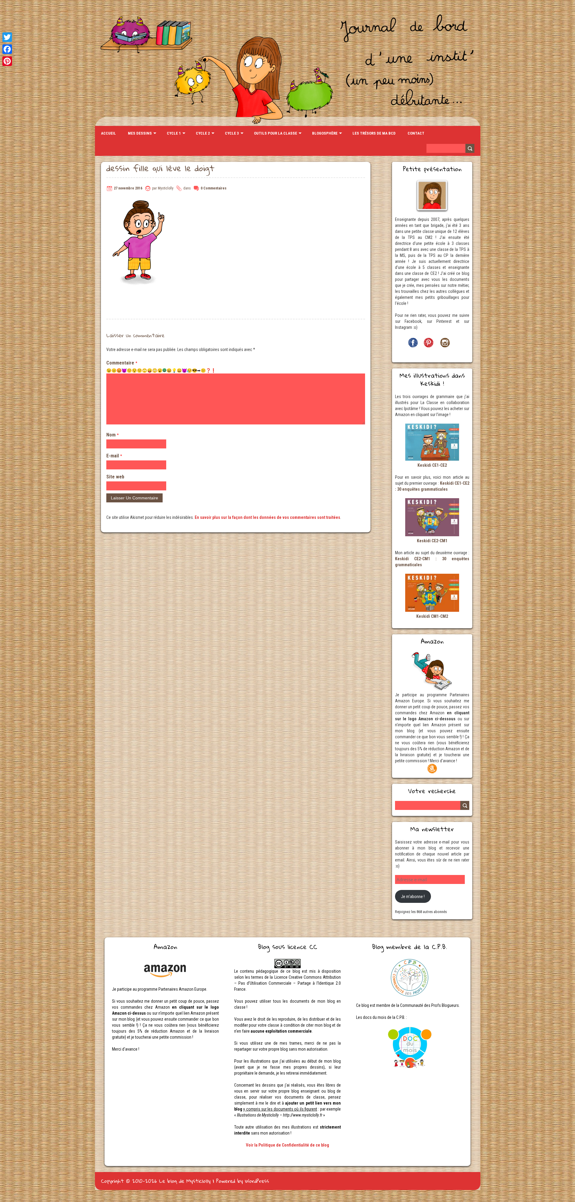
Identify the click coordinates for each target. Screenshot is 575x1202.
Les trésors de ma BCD (374, 133)
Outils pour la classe (275, 133)
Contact (416, 133)
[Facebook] (7, 49)
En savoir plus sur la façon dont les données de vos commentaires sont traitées (267, 517)
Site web (115, 477)
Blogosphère (325, 133)
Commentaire (121, 363)
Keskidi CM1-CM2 (432, 616)
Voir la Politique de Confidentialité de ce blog (287, 1145)
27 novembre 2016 (128, 188)
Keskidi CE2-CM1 (432, 540)
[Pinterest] (7, 61)
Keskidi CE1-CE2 (432, 465)
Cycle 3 (232, 133)
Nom (112, 435)
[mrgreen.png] (164, 370)
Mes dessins (140, 133)
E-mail (114, 456)
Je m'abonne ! (413, 896)
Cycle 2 (203, 133)
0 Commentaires (213, 188)
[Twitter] (7, 37)
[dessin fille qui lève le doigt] (139, 201)
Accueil (108, 133)
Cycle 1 (174, 133)
